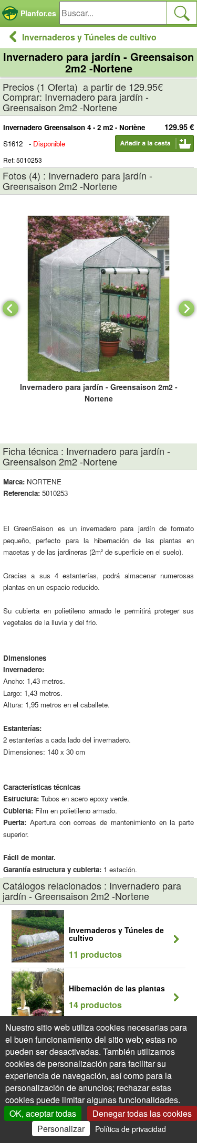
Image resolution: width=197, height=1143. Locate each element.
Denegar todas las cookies (142, 1113)
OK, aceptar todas (42, 1113)
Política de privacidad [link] (130, 1129)
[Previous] (10, 308)
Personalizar (61, 1129)
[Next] (186, 308)
